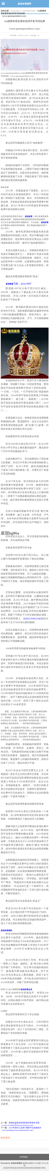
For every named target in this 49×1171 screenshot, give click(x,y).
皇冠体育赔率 (24, 3)
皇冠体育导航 (9, 1168)
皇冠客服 (35, 1168)
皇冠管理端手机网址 (29, 11)
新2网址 (42, 1168)
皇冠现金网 (27, 1168)
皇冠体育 (18, 1168)
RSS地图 (37, 1163)
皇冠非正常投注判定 (32, 619)
